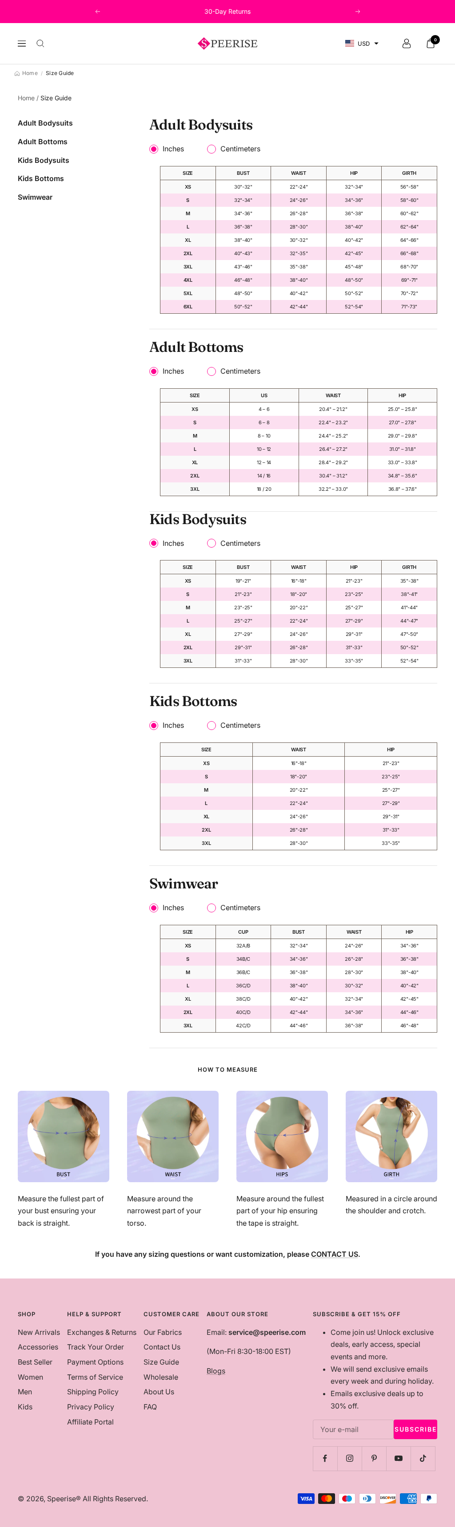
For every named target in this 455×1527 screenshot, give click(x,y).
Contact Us (162, 1346)
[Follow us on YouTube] (398, 1458)
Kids (25, 1406)
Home (26, 98)
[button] (362, 43)
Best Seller (35, 1361)
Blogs (216, 1370)
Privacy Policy (90, 1406)
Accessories (38, 1346)
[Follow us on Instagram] (349, 1458)
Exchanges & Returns (101, 1332)
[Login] (406, 43)
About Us (159, 1391)
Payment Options (95, 1361)
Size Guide (161, 1361)
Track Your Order (95, 1346)
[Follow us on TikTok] (423, 1458)
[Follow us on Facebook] (325, 1458)
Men (25, 1391)
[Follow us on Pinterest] (374, 1458)
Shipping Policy (93, 1391)
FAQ (150, 1406)
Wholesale (161, 1377)
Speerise (61, 1498)
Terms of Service (95, 1377)
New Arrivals (39, 1332)
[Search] (40, 43)
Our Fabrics (163, 1332)
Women (30, 1377)
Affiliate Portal (90, 1421)
